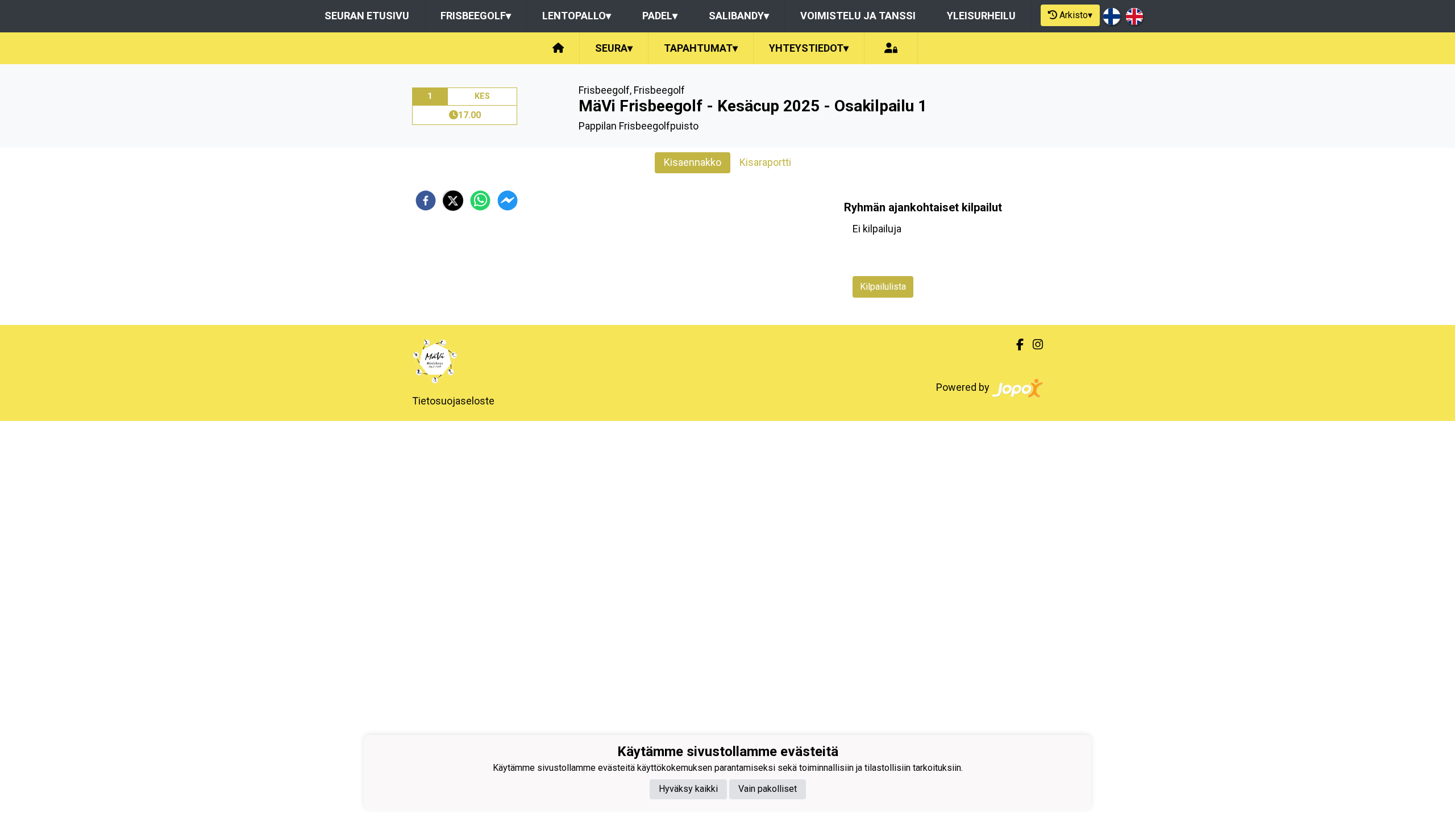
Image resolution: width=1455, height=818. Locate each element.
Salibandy (739, 16)
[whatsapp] (480, 200)
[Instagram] (1033, 345)
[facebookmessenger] (507, 200)
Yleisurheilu (981, 16)
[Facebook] (1015, 345)
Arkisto (1075, 15)
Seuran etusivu (367, 16)
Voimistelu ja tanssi (858, 16)
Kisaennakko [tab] (692, 162)
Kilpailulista (883, 286)
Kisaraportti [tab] (765, 162)
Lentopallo (576, 16)
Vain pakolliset (767, 788)
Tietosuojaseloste (453, 401)
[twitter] (453, 200)
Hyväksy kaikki (688, 788)
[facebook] (425, 200)
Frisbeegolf (475, 16)
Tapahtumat (701, 48)
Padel (659, 16)
